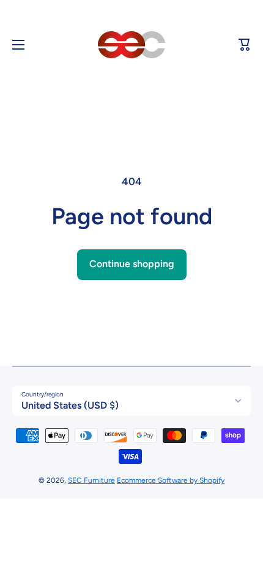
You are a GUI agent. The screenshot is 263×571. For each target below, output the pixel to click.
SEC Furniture (91, 480)
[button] (245, 45)
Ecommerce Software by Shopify (170, 480)
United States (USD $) (70, 405)
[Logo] (131, 44)
